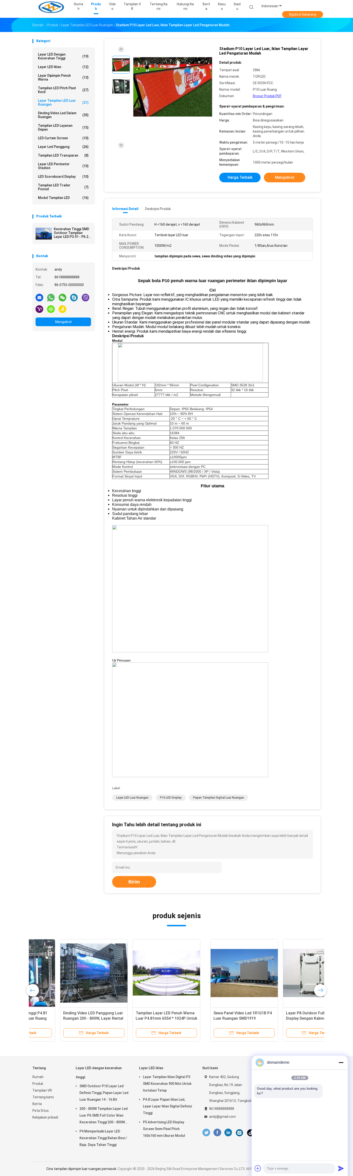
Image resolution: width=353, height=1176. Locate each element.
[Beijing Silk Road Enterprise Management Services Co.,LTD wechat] (62, 297)
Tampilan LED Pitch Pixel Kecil (63, 90)
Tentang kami (43, 1097)
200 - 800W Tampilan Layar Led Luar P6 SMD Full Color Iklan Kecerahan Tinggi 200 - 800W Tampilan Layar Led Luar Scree (103, 1116)
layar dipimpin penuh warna (63, 77)
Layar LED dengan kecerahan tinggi (63, 56)
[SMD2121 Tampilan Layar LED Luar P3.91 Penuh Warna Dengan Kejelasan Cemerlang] (283, 973)
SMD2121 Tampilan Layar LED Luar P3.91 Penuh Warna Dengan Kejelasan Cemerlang (284, 1018)
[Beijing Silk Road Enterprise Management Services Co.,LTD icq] (51, 309)
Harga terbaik (240, 177)
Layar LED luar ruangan (132, 797)
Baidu (237, 6)
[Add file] (258, 1168)
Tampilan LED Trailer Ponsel (63, 187)
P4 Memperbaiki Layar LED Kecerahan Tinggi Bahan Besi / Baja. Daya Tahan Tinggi (103, 1138)
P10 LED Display (171, 797)
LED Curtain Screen (63, 138)
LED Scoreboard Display (63, 176)
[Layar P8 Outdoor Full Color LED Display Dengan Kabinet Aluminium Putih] (138, 973)
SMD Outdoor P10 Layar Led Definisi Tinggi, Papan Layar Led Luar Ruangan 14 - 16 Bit (103, 1092)
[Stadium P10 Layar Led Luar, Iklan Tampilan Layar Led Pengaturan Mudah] (172, 87)
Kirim (134, 882)
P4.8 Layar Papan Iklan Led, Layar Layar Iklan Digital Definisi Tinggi (167, 1106)
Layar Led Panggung (63, 147)
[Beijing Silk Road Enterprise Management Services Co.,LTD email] (39, 297)
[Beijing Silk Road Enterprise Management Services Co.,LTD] (51, 7)
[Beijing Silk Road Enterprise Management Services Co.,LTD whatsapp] (51, 297)
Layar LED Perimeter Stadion (63, 166)
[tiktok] (251, 1133)
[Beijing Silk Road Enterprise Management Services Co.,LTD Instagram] (239, 1133)
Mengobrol (63, 322)
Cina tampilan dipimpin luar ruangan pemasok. (82, 1169)
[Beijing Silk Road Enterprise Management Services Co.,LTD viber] (85, 297)
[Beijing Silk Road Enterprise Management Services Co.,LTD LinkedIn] (228, 1132)
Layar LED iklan (63, 67)
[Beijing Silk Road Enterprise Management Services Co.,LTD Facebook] (217, 1132)
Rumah (37, 1077)
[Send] (341, 1168)
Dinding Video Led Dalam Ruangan (63, 115)
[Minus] (341, 1062)
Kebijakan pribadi (45, 1117)
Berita (37, 1104)
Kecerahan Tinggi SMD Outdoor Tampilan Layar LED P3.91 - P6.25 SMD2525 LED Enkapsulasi (72, 233)
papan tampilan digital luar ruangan (218, 797)
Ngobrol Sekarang (302, 14)
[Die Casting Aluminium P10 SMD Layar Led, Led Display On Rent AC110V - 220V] (211, 973)
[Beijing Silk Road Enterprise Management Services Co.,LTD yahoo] (39, 309)
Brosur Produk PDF (267, 96)
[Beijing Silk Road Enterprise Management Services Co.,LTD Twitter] (206, 1132)
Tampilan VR (42, 1090)
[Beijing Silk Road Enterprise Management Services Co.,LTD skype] (74, 297)
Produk (37, 1084)
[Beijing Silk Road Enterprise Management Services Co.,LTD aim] (62, 309)
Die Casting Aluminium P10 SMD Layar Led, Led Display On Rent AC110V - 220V (209, 1018)
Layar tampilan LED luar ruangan (63, 102)
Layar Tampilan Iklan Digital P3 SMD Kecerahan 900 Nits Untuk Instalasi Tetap (167, 1083)
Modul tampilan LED (63, 198)
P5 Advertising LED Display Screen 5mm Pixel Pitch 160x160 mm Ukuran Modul (164, 1129)
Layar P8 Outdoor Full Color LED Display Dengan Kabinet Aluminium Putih (138, 1018)
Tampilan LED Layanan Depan (63, 127)
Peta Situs (40, 1110)
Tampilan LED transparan (63, 155)
